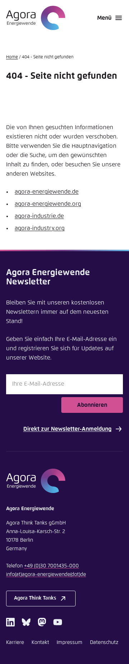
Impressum (69, 642)
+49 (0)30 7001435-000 (51, 565)
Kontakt (40, 642)
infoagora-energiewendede (46, 574)
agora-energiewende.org (48, 204)
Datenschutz (104, 642)
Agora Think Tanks (35, 598)
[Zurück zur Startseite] (35, 18)
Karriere (15, 642)
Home (12, 57)
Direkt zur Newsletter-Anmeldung (67, 429)
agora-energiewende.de (46, 192)
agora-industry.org (39, 228)
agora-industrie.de (39, 216)
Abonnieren (92, 405)
